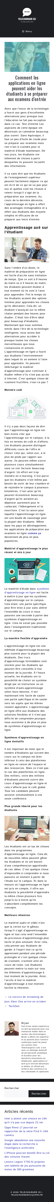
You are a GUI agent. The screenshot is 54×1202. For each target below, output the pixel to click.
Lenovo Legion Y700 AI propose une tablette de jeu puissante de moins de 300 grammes (24, 1165)
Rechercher (11, 1088)
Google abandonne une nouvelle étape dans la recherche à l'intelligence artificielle (24, 1144)
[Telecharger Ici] (27, 15)
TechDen (14, 1006)
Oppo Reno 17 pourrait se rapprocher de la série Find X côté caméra (26, 1131)
